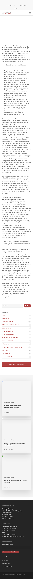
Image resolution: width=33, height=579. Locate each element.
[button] (30, 13)
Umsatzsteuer (6, 353)
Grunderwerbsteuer (8, 334)
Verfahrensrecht (7, 357)
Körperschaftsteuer (8, 344)
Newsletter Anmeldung (16, 364)
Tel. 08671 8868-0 (7, 516)
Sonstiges (5, 350)
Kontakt (4, 557)
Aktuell (4, 315)
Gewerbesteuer (6, 328)
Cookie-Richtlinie (7, 566)
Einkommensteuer (7, 321)
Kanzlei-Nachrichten (8, 341)
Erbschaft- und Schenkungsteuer (12, 325)
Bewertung (5, 318)
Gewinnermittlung (7, 331)
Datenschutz (6, 563)
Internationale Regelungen (10, 337)
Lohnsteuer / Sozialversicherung (12, 347)
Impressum (5, 560)
